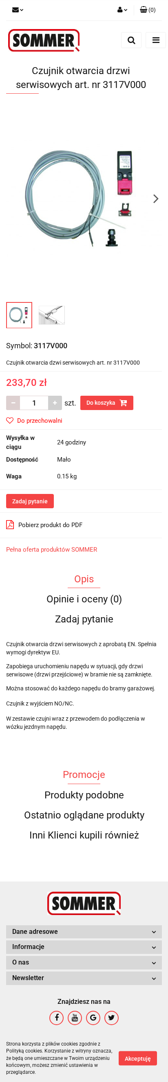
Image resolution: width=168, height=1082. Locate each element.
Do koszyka (101, 402)
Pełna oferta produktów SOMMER (51, 549)
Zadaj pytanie (30, 501)
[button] (148, 10)
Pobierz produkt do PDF (50, 525)
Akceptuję (138, 1058)
